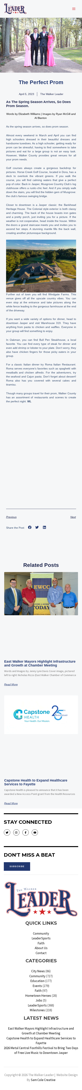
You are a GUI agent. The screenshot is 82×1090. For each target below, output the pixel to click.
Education (37, 981)
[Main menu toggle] (74, 8)
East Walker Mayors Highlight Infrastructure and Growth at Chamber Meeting (40, 663)
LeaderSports (41, 938)
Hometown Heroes (38, 995)
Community (41, 933)
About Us (41, 948)
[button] (30, 527)
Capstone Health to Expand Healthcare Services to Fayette (35, 782)
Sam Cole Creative (43, 1080)
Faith (41, 943)
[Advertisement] (41, 462)
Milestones (37, 1010)
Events (37, 986)
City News (38, 971)
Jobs (38, 1000)
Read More (11, 684)
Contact (41, 953)
